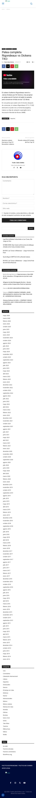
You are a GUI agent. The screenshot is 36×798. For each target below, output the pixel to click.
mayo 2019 (6, 504)
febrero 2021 (7, 446)
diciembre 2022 (7, 385)
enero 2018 (6, 548)
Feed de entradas (8, 749)
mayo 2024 (6, 351)
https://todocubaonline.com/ (18, 165)
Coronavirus (6, 673)
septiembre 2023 (8, 360)
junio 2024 (6, 349)
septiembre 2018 (8, 526)
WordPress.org (7, 754)
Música (5, 701)
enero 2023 (6, 382)
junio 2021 (6, 435)
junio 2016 (6, 595)
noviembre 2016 (8, 581)
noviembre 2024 (8, 338)
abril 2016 (6, 601)
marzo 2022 (6, 410)
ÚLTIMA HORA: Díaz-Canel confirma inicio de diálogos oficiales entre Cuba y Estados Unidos (18, 246)
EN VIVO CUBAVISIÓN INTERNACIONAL (19, 288)
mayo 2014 (6, 653)
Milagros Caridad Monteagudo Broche (14, 282)
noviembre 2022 (8, 387)
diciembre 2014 (7, 645)
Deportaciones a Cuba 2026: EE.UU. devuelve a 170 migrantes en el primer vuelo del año (18, 276)
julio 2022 (6, 399)
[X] (8, 66)
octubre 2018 (7, 523)
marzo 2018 (6, 543)
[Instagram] (15, 783)
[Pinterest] (12, 66)
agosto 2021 (7, 429)
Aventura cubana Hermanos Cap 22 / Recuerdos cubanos (8, 142)
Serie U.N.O (6, 718)
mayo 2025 (6, 332)
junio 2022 (6, 401)
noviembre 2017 (8, 554)
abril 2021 (6, 440)
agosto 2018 (7, 529)
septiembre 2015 (8, 620)
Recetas (5, 715)
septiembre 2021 (8, 426)
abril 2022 (6, 407)
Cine (4, 671)
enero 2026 (6, 324)
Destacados (9, 49)
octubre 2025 (7, 326)
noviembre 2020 (8, 454)
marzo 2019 (6, 509)
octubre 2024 (7, 340)
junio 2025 (6, 329)
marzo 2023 (6, 376)
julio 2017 (6, 565)
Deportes (12, 118)
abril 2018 (6, 540)
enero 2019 (6, 515)
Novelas (14, 49)
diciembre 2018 (7, 518)
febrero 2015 (7, 640)
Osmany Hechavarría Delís (10, 300)
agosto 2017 (7, 562)
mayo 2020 (6, 471)
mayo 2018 (6, 537)
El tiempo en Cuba (8, 690)
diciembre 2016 (7, 579)
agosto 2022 (7, 396)
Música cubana (7, 704)
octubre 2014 (7, 648)
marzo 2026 (6, 318)
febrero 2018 (7, 545)
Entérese (5, 693)
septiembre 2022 (8, 393)
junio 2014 (6, 651)
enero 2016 (6, 609)
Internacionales (7, 698)
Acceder (5, 746)
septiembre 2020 (8, 459)
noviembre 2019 (8, 487)
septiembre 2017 (8, 559)
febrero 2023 (7, 379)
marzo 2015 (6, 637)
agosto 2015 (7, 623)
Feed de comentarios (9, 752)
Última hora (6, 729)
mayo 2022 (6, 404)
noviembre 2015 (8, 615)
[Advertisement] (18, 29)
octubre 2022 (7, 390)
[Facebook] (4, 66)
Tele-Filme (6, 723)
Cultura (5, 679)
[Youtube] (21, 167)
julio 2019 (6, 498)
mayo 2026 (6, 315)
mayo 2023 (6, 371)
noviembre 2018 (8, 520)
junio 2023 (6, 368)
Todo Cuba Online (9, 62)
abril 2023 (6, 374)
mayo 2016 (6, 598)
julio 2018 (6, 532)
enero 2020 (6, 482)
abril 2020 (6, 473)
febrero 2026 (7, 321)
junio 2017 (6, 568)
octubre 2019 (7, 490)
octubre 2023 (7, 357)
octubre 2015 (7, 617)
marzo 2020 (6, 476)
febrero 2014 (7, 656)
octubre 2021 (7, 423)
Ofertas (5, 712)
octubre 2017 (7, 556)
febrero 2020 (7, 479)
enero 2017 (6, 576)
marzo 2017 (6, 570)
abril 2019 (6, 507)
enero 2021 (6, 448)
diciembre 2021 (7, 418)
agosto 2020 (7, 462)
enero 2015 (6, 642)
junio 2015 (6, 629)
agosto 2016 (7, 590)
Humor (5, 696)
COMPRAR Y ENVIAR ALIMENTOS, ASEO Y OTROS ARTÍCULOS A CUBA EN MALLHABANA (17, 302)
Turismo (5, 726)
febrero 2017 (7, 573)
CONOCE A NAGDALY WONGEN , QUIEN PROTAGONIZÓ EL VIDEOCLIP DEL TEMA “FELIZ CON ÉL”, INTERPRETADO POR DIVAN (17, 294)
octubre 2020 (7, 457)
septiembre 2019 (8, 493)
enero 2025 (6, 335)
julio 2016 (6, 592)
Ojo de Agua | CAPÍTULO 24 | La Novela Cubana (16, 257)
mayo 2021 (6, 437)
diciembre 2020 (7, 451)
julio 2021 (6, 432)
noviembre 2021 (8, 421)
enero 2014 (6, 659)
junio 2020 (6, 468)
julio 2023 (6, 365)
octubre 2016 (7, 584)
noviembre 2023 (8, 354)
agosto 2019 (7, 495)
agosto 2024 (7, 343)
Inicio (3, 9)
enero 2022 (6, 415)
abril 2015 (6, 634)
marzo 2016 (6, 604)
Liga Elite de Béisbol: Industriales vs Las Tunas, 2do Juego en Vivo (17, 240)
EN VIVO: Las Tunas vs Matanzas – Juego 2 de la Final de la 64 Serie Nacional (18, 261)
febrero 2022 (7, 412)
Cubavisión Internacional (10, 676)
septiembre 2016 (8, 587)
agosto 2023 (7, 362)
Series (5, 721)
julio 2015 (6, 626)
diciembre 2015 (7, 612)
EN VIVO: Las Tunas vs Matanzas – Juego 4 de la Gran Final (18, 251)
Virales (5, 734)
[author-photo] (18, 160)
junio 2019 (6, 501)
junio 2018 (6, 534)
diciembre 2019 (7, 484)
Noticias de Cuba (8, 707)
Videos (8, 9)
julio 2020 (6, 465)
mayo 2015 (6, 631)
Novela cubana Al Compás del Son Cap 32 (26, 141)
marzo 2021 (6, 443)
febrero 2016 (7, 606)
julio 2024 (6, 346)
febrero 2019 (7, 512)
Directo (5, 687)
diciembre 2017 (7, 551)
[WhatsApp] (16, 66)
